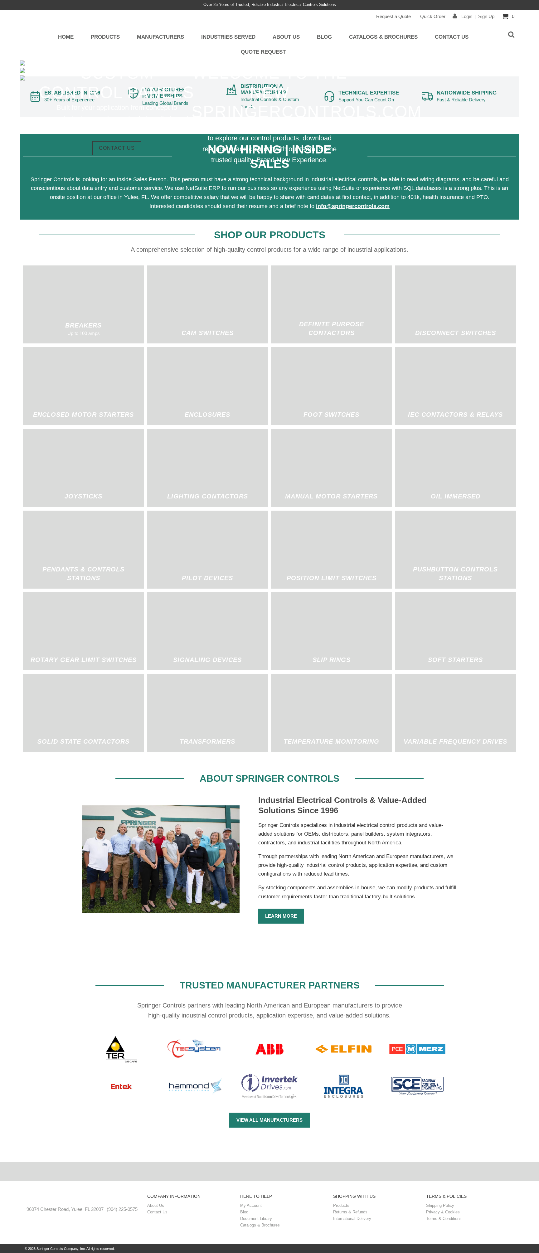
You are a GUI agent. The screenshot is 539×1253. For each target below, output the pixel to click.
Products (105, 37)
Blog (324, 37)
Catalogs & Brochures (383, 37)
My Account (251, 1205)
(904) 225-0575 (122, 1209)
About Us (286, 37)
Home (66, 37)
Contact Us (452, 37)
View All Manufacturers (269, 1120)
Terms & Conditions (444, 1218)
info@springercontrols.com (353, 206)
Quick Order (432, 16)
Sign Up (486, 16)
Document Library (256, 1218)
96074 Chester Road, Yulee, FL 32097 (65, 1209)
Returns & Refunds (350, 1212)
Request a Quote (393, 16)
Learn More (281, 916)
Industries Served (228, 37)
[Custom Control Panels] (22, 71)
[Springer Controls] (82, 1197)
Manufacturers (160, 37)
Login (466, 16)
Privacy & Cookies (443, 1212)
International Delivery (352, 1218)
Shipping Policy (440, 1205)
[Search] (511, 35)
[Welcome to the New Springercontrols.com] (22, 63)
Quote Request (263, 52)
